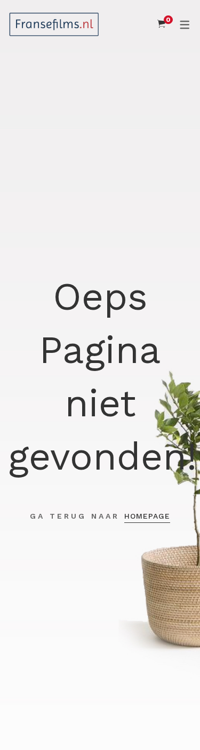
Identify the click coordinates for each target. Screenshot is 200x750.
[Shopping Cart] (161, 24)
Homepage (147, 516)
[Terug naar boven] (170, 720)
